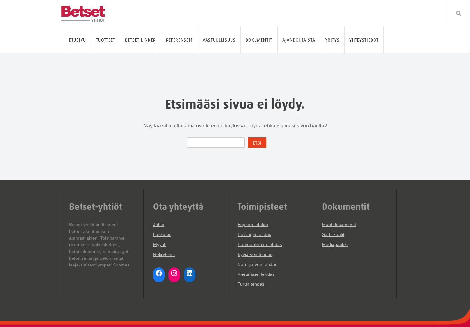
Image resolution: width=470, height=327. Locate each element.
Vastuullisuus (219, 40)
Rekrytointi (164, 254)
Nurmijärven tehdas (257, 264)
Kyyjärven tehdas (255, 254)
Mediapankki (335, 244)
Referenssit (179, 40)
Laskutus (162, 234)
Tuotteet (105, 40)
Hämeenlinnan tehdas (260, 244)
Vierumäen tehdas (256, 274)
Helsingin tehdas (254, 234)
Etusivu (77, 40)
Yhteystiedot (364, 40)
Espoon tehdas (253, 224)
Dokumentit (259, 40)
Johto (158, 224)
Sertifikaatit (333, 234)
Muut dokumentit (339, 224)
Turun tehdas (251, 284)
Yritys (332, 40)
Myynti (159, 244)
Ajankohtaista (298, 40)
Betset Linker (140, 40)
